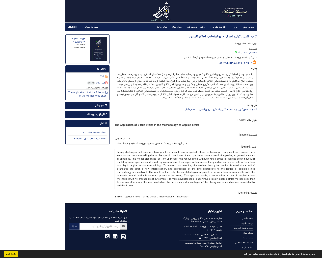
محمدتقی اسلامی (248, 53)
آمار (102, 123)
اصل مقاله (96, 83)
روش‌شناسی (204, 109)
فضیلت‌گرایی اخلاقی (222, 109)
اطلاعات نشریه (219, 27)
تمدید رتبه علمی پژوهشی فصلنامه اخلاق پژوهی (203, 228)
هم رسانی (100, 105)
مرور (235, 27)
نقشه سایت (247, 247)
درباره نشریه (247, 223)
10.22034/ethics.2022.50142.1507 (235, 63)
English (72, 27)
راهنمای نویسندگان (196, 27)
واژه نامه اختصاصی (244, 242)
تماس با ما (162, 27)
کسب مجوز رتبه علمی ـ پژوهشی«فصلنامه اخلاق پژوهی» (202, 236)
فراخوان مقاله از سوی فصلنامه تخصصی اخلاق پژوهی (203, 244)
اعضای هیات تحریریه (243, 228)
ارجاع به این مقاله (95, 114)
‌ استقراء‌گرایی (190, 109)
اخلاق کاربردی (242, 109)
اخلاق (254, 109)
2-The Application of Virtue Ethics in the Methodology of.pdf (88, 94)
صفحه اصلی (248, 27)
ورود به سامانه (91, 27)
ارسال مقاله (177, 27)
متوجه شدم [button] (11, 254)
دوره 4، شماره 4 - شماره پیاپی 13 (78, 40)
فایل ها (100, 69)
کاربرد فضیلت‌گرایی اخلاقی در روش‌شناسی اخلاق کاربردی (223, 36)
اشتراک (74, 226)
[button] (242, 254)
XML (102, 76)
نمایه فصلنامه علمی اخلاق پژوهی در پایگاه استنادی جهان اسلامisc (202, 220)
